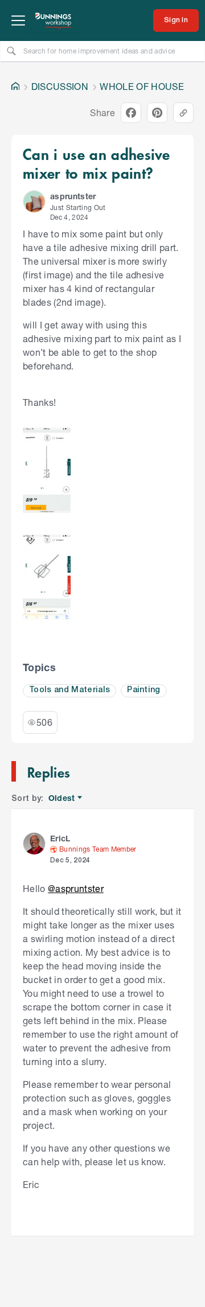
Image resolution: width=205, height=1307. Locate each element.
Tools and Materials (69, 690)
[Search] (11, 50)
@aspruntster (76, 888)
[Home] (15, 86)
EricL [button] (60, 838)
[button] (34, 201)
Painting (144, 690)
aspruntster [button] (73, 196)
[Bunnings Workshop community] (53, 20)
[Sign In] (176, 20)
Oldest (62, 798)
